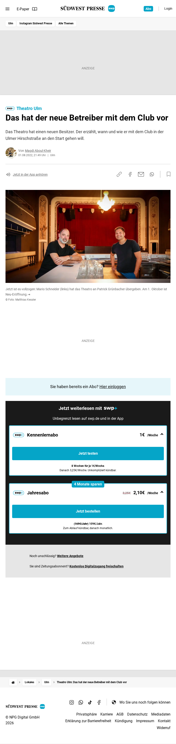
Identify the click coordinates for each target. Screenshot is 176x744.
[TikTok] (90, 702)
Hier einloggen (112, 386)
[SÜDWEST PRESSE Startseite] (88, 8)
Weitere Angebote (70, 556)
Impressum (145, 721)
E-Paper (23, 9)
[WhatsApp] (81, 702)
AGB (120, 714)
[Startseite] (13, 682)
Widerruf (163, 728)
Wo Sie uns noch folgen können (144, 702)
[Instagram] (71, 702)
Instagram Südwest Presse (35, 23)
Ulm (10, 23)
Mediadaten (160, 714)
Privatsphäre (86, 714)
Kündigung (123, 721)
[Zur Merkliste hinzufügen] (167, 174)
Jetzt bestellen (88, 511)
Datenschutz (137, 714)
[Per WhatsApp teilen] (151, 174)
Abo (148, 9)
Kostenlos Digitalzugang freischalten (96, 566)
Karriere (106, 714)
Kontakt (164, 721)
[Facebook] (99, 702)
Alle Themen (66, 23)
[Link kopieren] (119, 174)
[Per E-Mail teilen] (141, 174)
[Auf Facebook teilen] (130, 174)
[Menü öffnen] (7, 9)
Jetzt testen (88, 453)
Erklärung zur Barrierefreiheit (88, 721)
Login (168, 8)
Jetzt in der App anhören (30, 174)
